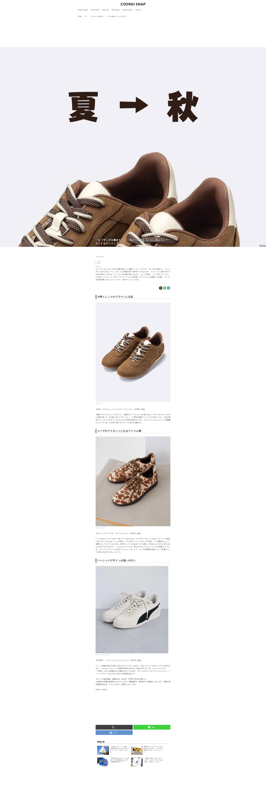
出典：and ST (100, 528)
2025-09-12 (100, 257)
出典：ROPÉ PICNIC (102, 655)
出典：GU (99, 403)
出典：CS (262, 245)
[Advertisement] (133, 32)
